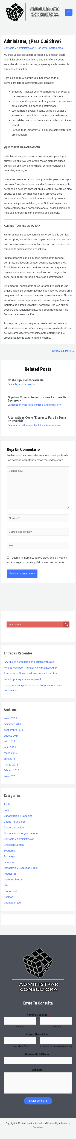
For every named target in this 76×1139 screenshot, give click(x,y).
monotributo (11, 891)
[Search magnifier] (66, 624)
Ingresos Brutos (13, 879)
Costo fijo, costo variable (25, 380)
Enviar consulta (38, 1100)
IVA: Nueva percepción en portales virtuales (29, 661)
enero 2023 (10, 718)
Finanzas (9, 862)
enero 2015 (10, 776)
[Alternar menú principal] (68, 12)
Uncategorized (12, 902)
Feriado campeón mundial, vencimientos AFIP (30, 667)
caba (7, 810)
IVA (6, 885)
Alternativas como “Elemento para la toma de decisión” (37, 419)
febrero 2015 (11, 770)
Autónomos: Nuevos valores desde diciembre (30, 673)
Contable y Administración (19, 48)
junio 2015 (10, 747)
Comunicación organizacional (21, 833)
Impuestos (10, 873)
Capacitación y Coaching (20, 404)
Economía (10, 850)
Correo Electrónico (38, 1034)
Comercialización (14, 827)
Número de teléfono (38, 1054)
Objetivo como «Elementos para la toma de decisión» (37, 398)
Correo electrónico (20, 1046)
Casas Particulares (15, 821)
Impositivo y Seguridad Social (21, 867)
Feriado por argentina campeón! (22, 679)
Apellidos (56, 1026)
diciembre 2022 (13, 724)
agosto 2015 (11, 735)
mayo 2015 (10, 753)
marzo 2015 (11, 764)
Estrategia (10, 856)
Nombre (20, 1026)
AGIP (7, 804)
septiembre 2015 (13, 729)
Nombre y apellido (38, 1014)
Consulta (38, 1069)
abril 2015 (9, 758)
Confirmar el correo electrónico (56, 1046)
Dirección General (14, 844)
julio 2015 (9, 741)
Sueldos (8, 897)
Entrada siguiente (62, 351)
